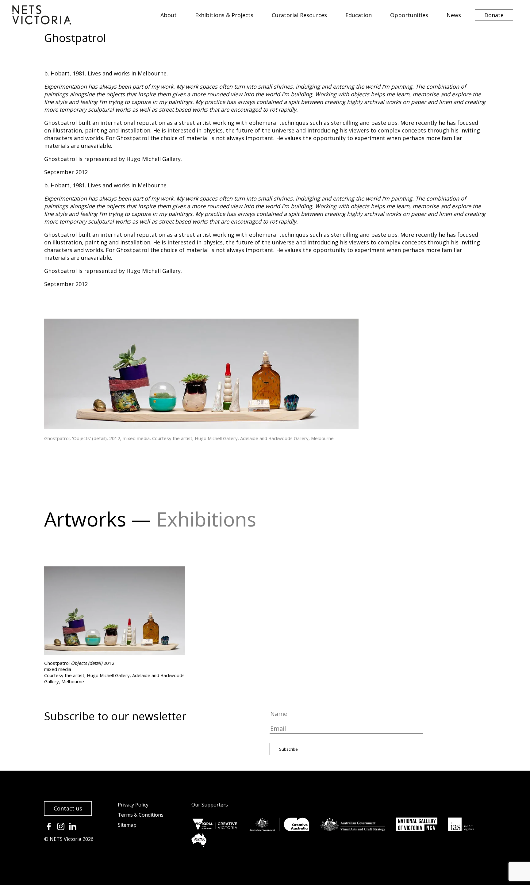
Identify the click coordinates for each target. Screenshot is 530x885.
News (454, 15)
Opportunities (409, 15)
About (168, 15)
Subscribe (288, 749)
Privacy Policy (133, 804)
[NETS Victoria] (41, 22)
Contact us (68, 808)
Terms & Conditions (140, 814)
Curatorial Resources (299, 15)
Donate (494, 15)
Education (358, 15)
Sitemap (127, 825)
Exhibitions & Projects (224, 15)
